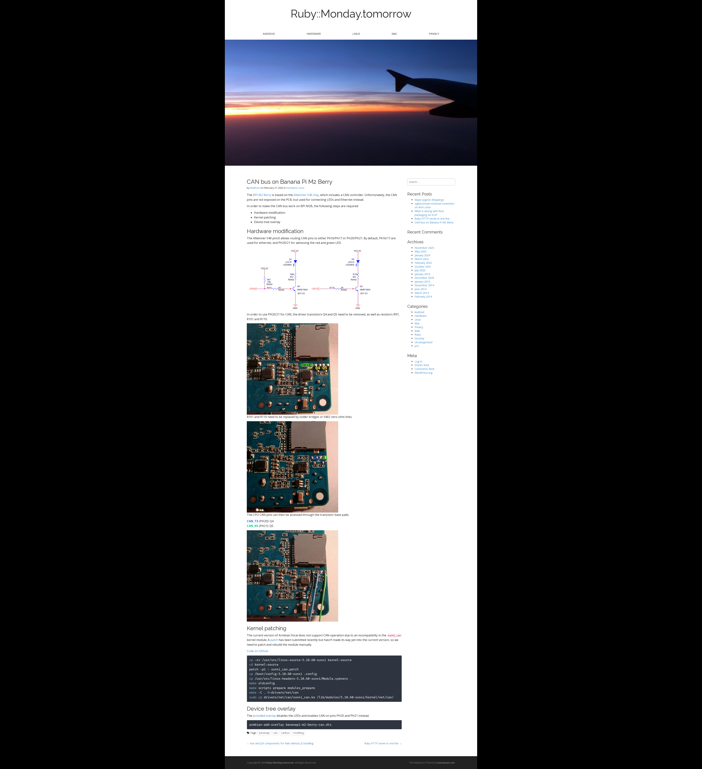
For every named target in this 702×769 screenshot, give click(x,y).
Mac (394, 33)
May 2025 (420, 251)
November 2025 (424, 248)
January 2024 (422, 255)
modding (298, 732)
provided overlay (264, 716)
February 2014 (423, 296)
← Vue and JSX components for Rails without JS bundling (280, 743)
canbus (285, 732)
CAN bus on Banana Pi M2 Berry (434, 222)
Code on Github (257, 651)
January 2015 (422, 281)
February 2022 (423, 262)
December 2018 (424, 277)
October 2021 (423, 266)
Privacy (434, 33)
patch (274, 640)
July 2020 (420, 270)
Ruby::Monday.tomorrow (351, 13)
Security (419, 338)
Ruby (418, 334)
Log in (418, 361)
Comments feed (424, 369)
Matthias (255, 187)
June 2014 (420, 289)
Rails (417, 331)
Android (269, 33)
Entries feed (422, 365)
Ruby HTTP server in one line (432, 218)
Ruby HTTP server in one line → (383, 743)
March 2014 (422, 293)
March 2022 (422, 259)
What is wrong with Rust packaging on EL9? (429, 213)
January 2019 (422, 274)
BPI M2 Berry (262, 195)
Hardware (314, 33)
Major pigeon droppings (429, 199)
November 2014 (424, 285)
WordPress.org (424, 372)
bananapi (264, 732)
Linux (356, 33)
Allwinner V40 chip (306, 195)
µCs (417, 346)
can (275, 732)
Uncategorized (423, 342)
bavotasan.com (446, 762)
